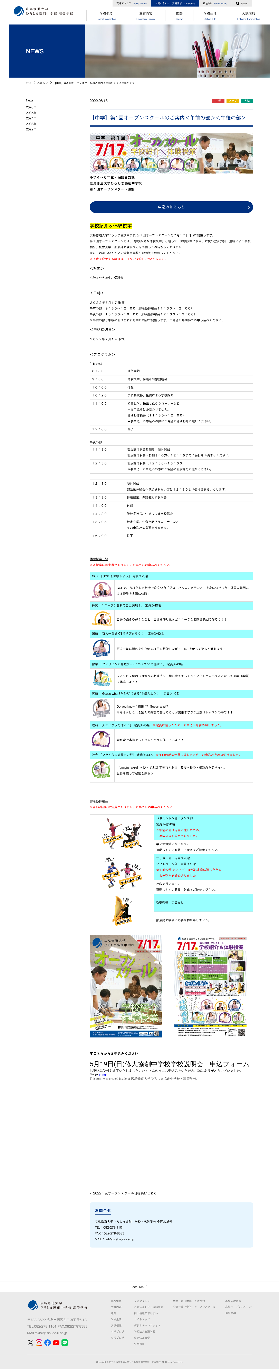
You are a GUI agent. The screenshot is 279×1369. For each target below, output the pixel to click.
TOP (28, 83)
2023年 (31, 123)
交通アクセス (131, 3)
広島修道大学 (142, 1338)
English (215, 3)
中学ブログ (117, 1331)
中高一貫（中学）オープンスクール (194, 1307)
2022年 (31, 129)
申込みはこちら (171, 207)
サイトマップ (142, 1319)
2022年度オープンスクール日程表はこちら (125, 1193)
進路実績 (230, 1313)
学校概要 (106, 16)
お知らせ (42, 83)
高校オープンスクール (238, 1307)
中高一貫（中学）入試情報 (189, 1301)
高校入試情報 (233, 1301)
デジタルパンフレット (147, 1325)
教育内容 (145, 16)
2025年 (31, 112)
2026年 (31, 107)
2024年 (31, 118)
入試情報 (248, 16)
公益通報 (139, 1344)
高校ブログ (117, 1338)
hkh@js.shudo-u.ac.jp (51, 1332)
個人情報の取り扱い (146, 1313)
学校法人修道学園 (144, 1331)
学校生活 (210, 16)
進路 (179, 16)
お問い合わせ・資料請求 (175, 3)
